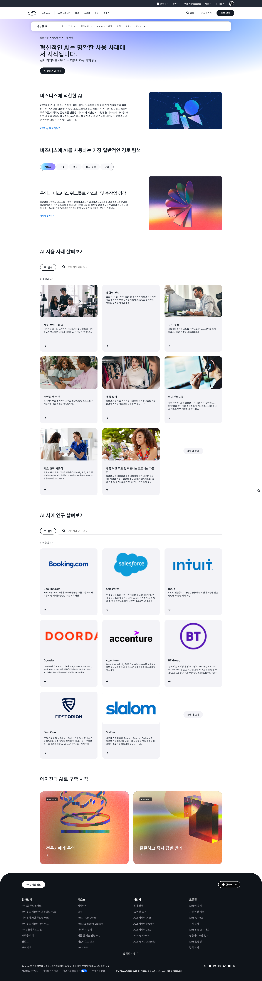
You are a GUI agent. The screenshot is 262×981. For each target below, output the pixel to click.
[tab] (48, 167)
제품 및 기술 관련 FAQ (89, 935)
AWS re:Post (196, 917)
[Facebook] (210, 966)
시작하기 (82, 905)
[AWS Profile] (231, 3)
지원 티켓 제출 (196, 911)
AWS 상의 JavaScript (144, 941)
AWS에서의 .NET (142, 917)
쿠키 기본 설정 (98, 970)
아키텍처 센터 (85, 929)
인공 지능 (44, 37)
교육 (80, 911)
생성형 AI (56, 37)
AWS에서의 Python (143, 923)
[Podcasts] (234, 966)
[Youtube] (229, 966)
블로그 (25, 941)
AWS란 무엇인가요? (32, 905)
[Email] (239, 966)
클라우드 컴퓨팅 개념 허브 (35, 923)
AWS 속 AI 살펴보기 (50, 128)
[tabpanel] (131, 203)
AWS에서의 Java (142, 929)
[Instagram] (219, 966)
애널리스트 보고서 (87, 941)
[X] (205, 966)
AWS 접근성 (195, 941)
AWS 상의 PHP (141, 935)
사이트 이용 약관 (50, 970)
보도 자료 (27, 947)
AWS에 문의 (195, 905)
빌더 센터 (138, 905)
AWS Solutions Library (90, 923)
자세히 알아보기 (47, 215)
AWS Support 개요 (199, 929)
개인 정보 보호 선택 (72, 970)
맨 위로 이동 (129, 953)
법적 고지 (194, 947)
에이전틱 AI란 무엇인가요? (35, 917)
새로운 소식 (28, 935)
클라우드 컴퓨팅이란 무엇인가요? (39, 911)
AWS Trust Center (87, 917)
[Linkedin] (214, 966)
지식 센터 (194, 923)
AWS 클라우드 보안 (32, 929)
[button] (64, 13)
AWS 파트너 (84, 947)
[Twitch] (224, 966)
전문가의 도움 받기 (199, 935)
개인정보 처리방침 (30, 970)
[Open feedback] (258, 490)
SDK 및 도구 (139, 911)
